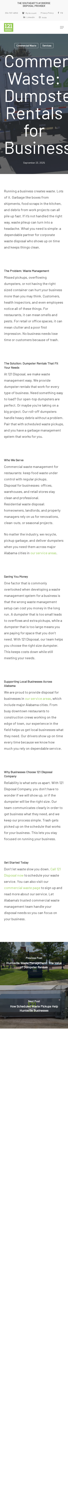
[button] (62, 27)
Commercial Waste (26, 45)
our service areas (43, 553)
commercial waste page (22, 888)
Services (46, 45)
